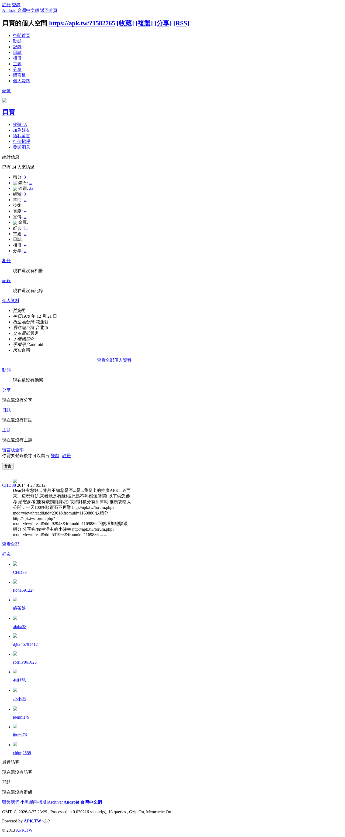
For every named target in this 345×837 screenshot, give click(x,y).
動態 (17, 41)
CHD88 (9, 485)
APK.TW (32, 821)
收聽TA (20, 124)
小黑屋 (26, 802)
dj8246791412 (25, 644)
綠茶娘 (19, 608)
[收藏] (125, 23)
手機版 (40, 802)
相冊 (17, 58)
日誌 (17, 52)
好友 (6, 554)
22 (31, 188)
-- (30, 182)
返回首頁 (48, 10)
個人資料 (21, 80)
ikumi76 (20, 735)
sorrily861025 (25, 662)
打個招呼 (21, 141)
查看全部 (10, 544)
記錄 (17, 46)
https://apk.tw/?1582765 (82, 23)
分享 (17, 69)
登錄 (16, 4)
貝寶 (8, 112)
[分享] (163, 23)
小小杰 (19, 699)
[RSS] (181, 23)
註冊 (6, 4)
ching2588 (22, 752)
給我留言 (21, 135)
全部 (19, 450)
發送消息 (21, 147)
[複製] (144, 23)
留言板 (19, 75)
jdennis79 (21, 717)
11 (26, 228)
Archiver (55, 802)
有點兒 (19, 680)
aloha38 (19, 626)
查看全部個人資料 (114, 360)
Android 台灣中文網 (20, 10)
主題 (17, 63)
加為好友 (21, 130)
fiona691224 (23, 590)
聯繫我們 (10, 802)
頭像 (6, 90)
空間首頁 (21, 35)
